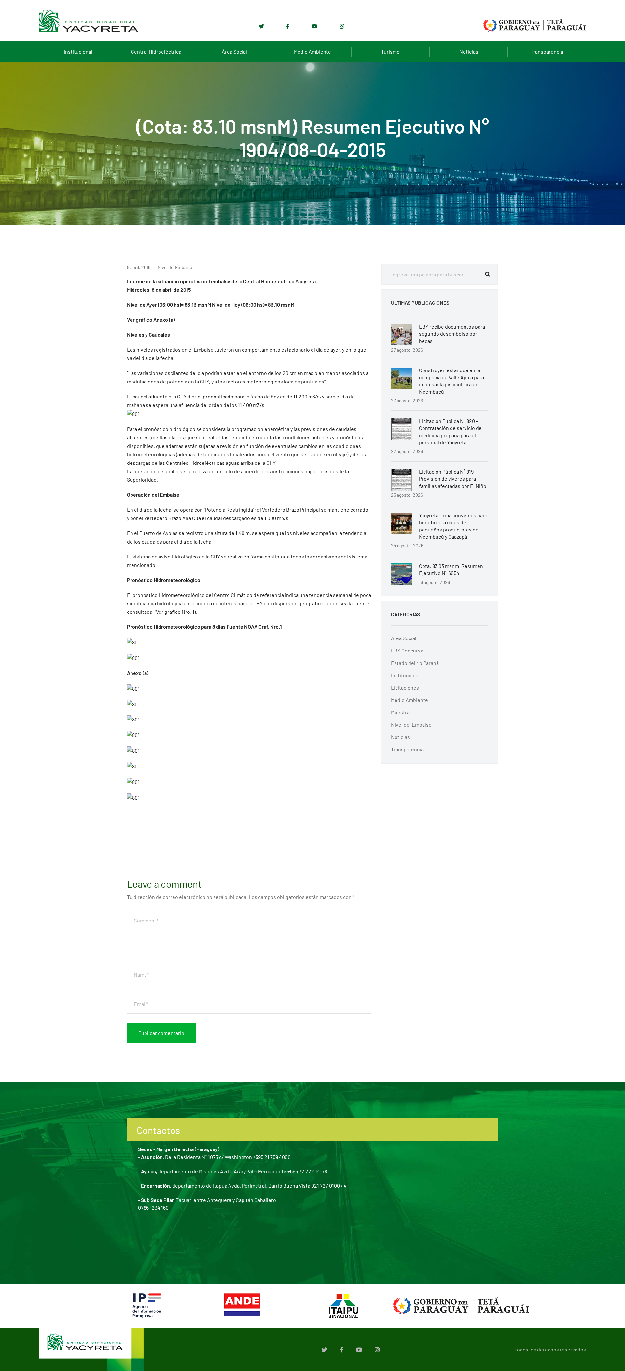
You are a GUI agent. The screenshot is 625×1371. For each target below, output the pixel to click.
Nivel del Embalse (175, 267)
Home (230, 168)
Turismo (390, 51)
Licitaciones (405, 687)
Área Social (234, 51)
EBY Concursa (407, 650)
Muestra (400, 712)
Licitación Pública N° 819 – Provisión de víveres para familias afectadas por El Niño (452, 478)
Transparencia (547, 51)
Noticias (468, 51)
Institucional (78, 51)
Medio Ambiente (312, 51)
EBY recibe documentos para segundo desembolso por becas (452, 333)
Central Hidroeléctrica (156, 51)
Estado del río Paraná (415, 663)
